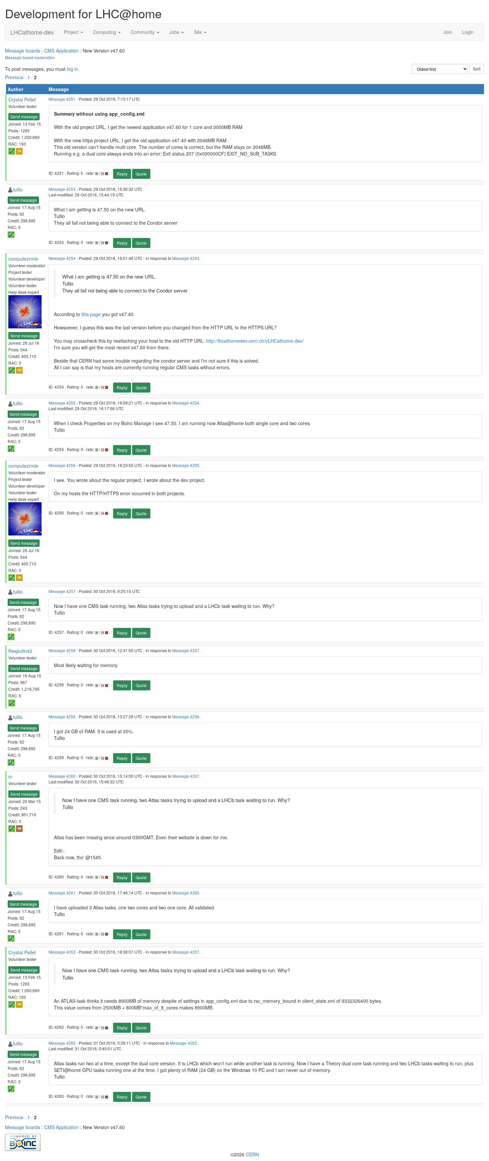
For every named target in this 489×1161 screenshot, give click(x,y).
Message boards (22, 50)
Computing (105, 32)
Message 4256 (62, 465)
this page (91, 314)
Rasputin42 (20, 650)
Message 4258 (62, 650)
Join (447, 32)
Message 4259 (62, 716)
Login (468, 32)
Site (198, 32)
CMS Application (61, 50)
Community (143, 32)
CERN (252, 1154)
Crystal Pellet (22, 99)
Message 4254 (62, 258)
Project (72, 32)
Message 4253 (62, 189)
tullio (18, 189)
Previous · (16, 77)
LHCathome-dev (32, 32)
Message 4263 (62, 1043)
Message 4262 (62, 952)
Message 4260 (62, 776)
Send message (24, 116)
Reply (122, 173)
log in (72, 68)
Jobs (175, 32)
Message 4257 (62, 591)
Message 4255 (62, 403)
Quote (141, 173)
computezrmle (23, 258)
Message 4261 (62, 892)
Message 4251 (62, 99)
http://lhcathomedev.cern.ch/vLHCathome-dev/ (255, 340)
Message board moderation (30, 57)
